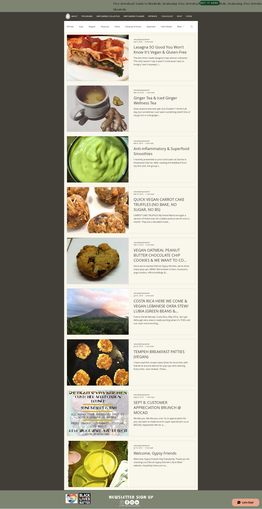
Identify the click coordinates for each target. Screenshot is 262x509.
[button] (74, 16)
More (179, 26)
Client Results (166, 26)
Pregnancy (105, 26)
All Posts (70, 26)
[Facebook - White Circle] (127, 502)
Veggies (92, 26)
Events (117, 26)
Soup (81, 26)
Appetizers (151, 26)
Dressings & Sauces (133, 26)
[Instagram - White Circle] (132, 502)
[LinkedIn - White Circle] (137, 502)
